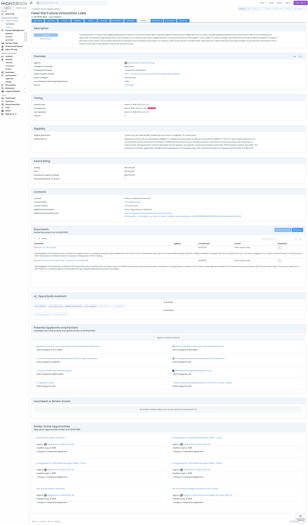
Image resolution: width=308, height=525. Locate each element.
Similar (183, 21)
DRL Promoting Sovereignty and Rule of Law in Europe (195, 488)
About (34, 521)
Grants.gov (129, 85)
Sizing (91, 21)
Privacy (57, 521)
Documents (117, 21)
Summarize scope (55, 306)
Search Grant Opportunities (46, 9)
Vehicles (9, 62)
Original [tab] (46, 35)
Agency (177, 243)
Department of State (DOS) (140, 63)
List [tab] (294, 56)
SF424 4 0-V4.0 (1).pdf (46, 247)
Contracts (10, 24)
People (8, 82)
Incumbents (170, 21)
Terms (50, 521)
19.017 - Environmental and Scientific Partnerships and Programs (152, 74)
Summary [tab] (46, 39)
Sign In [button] (288, 3)
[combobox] (71, 3)
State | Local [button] (21, 8)
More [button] (262, 3)
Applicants (157, 21)
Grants (8, 27)
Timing (64, 21)
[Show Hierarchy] (153, 63)
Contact (42, 521)
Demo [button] (279, 3)
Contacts (103, 21)
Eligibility (77, 21)
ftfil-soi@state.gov (133, 202)
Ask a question (40, 306)
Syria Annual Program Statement (50, 438)
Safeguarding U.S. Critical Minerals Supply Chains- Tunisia (197, 438)
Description (37, 21)
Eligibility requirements (73, 306)
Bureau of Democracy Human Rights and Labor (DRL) (206, 495)
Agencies (10, 78)
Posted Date (203, 243)
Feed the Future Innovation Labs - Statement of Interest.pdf (62, 260)
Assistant (130, 21)
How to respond (90, 306)
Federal (7, 8)
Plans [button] (271, 3)
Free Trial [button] (299, 3)
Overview (51, 21)
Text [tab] (300, 56)
